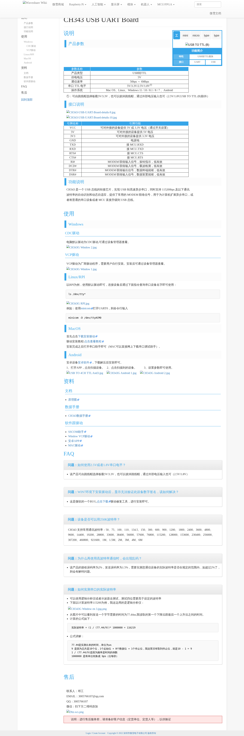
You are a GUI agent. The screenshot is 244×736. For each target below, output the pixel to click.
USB (213, 62)
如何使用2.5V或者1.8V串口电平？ (97, 465)
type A (206, 37)
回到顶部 (27, 99)
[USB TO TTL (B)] (197, 44)
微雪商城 (58, 4)
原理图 (72, 399)
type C (216, 37)
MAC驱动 (74, 445)
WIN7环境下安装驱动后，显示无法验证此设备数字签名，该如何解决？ (123, 492)
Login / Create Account (95, 733)
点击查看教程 (92, 341)
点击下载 (102, 501)
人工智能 (98, 4)
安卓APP (73, 440)
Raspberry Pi (76, 4)
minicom (86, 308)
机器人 (145, 4)
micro (196, 35)
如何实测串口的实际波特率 (92, 589)
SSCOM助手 (76, 431)
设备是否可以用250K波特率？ (94, 519)
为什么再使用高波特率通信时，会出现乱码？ (105, 558)
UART (197, 62)
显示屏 (115, 4)
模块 (130, 4)
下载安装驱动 (86, 336)
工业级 (176, 37)
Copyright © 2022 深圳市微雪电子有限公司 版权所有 (131, 733)
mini (185, 35)
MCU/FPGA (165, 4)
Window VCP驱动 (79, 436)
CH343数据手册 (78, 415)
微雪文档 (215, 13)
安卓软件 (83, 362)
